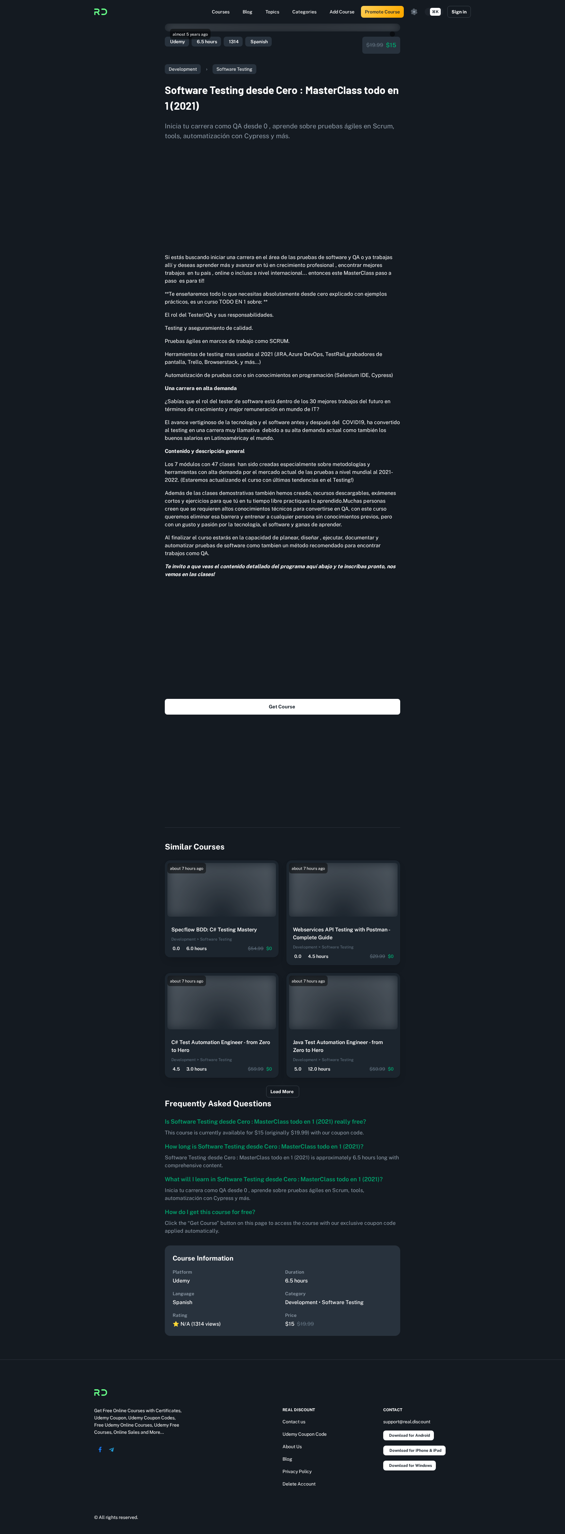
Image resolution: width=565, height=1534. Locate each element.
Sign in (459, 11)
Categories (304, 11)
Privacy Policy (297, 1471)
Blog (247, 11)
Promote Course (382, 11)
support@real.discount (406, 1421)
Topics (272, 11)
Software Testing (234, 69)
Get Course (282, 706)
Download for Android (409, 1435)
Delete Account (299, 1484)
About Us (292, 1446)
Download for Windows (410, 1465)
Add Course (342, 11)
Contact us (293, 1421)
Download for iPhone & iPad (415, 1450)
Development (183, 69)
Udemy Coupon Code (304, 1434)
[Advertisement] (282, 194)
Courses (221, 11)
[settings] (414, 11)
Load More (282, 1091)
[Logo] (100, 11)
